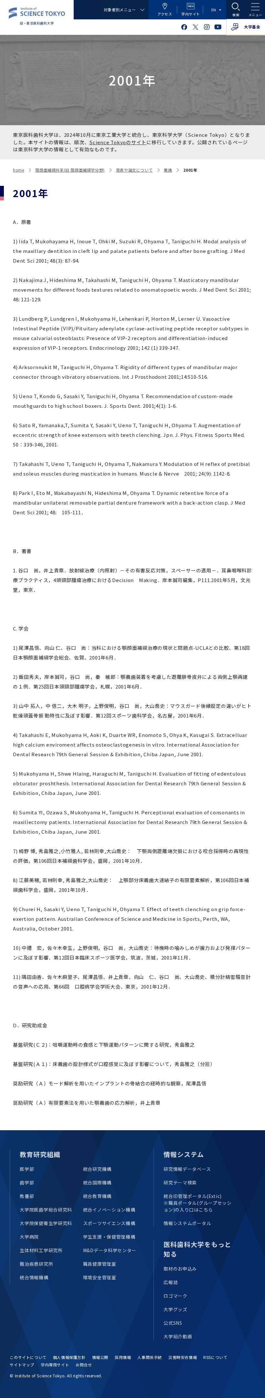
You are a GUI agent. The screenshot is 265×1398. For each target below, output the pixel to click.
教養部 (27, 1196)
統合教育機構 (97, 1196)
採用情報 (123, 1357)
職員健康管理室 (99, 1264)
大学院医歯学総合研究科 (46, 1209)
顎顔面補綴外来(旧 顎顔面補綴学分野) (69, 170)
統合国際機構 (97, 1182)
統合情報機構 (34, 1277)
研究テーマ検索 (180, 1182)
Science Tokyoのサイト (117, 142)
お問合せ (84, 1364)
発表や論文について (134, 170)
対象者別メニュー (120, 9)
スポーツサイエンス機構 (109, 1223)
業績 (168, 170)
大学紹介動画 (178, 1336)
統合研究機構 (97, 1169)
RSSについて (215, 1357)
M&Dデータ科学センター (109, 1250)
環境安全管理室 (99, 1277)
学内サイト (190, 13)
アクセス (164, 13)
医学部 (27, 1169)
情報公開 (100, 1357)
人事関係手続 (149, 1357)
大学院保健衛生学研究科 (46, 1223)
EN (213, 9)
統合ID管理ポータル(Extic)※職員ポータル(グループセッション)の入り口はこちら (198, 1203)
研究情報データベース (187, 1169)
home (18, 170)
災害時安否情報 (182, 1357)
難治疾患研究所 (36, 1264)
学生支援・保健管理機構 (109, 1236)
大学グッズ (175, 1309)
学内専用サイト (55, 1364)
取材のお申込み (180, 1268)
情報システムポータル (187, 1223)
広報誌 (171, 1282)
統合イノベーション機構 (109, 1209)
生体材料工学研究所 (41, 1250)
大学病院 (29, 1236)
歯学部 (27, 1182)
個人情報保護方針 (69, 1357)
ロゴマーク (175, 1295)
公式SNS (173, 1323)
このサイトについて (28, 1357)
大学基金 (252, 26)
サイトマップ (22, 1364)
